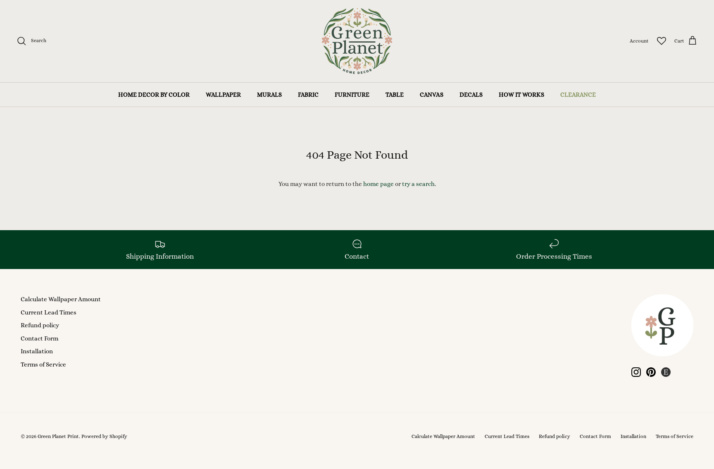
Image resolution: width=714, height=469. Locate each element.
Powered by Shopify (104, 436)
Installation (37, 351)
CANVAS (431, 94)
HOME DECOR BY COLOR (154, 94)
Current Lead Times (48, 312)
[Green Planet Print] (357, 41)
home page (378, 184)
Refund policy (40, 325)
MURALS (269, 94)
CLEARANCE (578, 94)
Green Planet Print (58, 436)
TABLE (395, 94)
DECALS (471, 94)
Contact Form (39, 338)
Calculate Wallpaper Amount (61, 299)
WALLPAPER (223, 94)
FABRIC (308, 94)
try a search (418, 184)
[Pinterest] (651, 372)
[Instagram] (636, 372)
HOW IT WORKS (521, 94)
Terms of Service (43, 364)
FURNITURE (352, 94)
